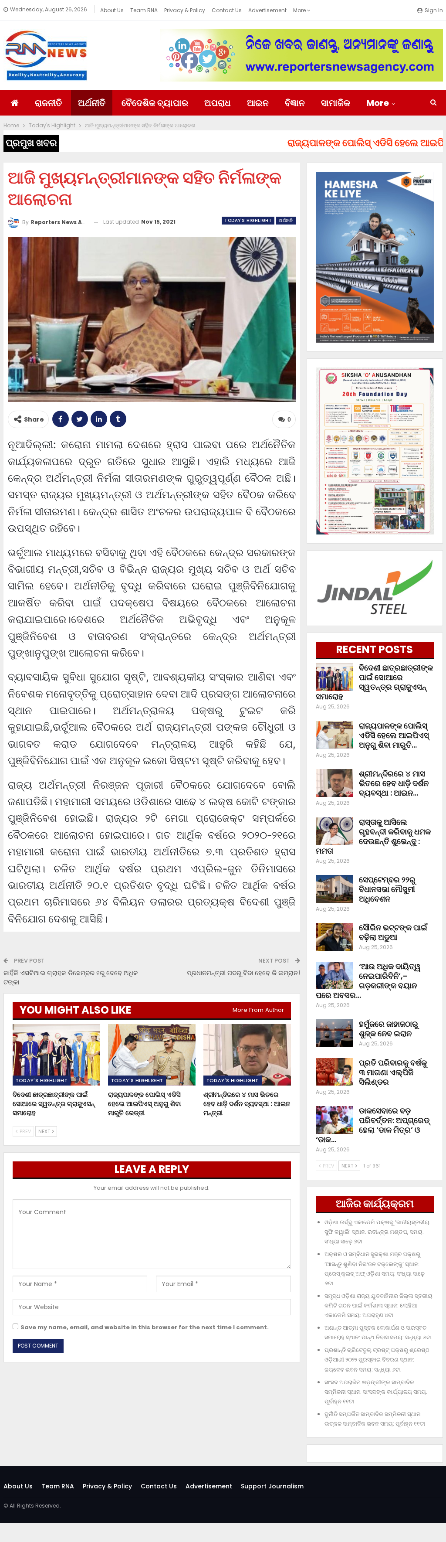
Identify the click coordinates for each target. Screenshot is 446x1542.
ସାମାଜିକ (335, 103)
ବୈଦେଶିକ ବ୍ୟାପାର (155, 103)
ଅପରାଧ (217, 103)
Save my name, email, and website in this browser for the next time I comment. (144, 1327)
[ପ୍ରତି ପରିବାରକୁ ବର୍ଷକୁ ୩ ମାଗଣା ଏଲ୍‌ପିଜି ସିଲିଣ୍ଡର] (334, 1072)
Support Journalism (272, 1486)
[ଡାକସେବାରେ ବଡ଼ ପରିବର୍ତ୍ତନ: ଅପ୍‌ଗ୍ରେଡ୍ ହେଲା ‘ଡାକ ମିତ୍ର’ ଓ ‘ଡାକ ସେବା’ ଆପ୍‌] (334, 1120)
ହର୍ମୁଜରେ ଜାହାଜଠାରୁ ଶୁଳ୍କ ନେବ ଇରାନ (388, 1028)
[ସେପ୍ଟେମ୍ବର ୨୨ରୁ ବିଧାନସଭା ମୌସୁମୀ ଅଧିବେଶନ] (334, 889)
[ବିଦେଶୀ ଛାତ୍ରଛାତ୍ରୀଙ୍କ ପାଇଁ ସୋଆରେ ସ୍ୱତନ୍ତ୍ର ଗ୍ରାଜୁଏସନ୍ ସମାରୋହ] (56, 1055)
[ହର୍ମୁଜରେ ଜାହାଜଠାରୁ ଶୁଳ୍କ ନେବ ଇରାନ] (334, 1033)
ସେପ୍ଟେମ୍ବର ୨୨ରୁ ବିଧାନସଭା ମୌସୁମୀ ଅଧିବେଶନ (387, 889)
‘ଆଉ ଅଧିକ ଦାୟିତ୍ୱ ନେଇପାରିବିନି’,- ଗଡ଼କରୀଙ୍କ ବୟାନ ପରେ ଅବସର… (368, 981)
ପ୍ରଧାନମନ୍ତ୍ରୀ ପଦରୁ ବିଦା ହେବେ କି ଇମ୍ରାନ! (243, 972)
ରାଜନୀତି (48, 103)
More (300, 10)
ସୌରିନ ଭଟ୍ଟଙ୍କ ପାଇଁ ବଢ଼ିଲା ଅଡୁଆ (393, 932)
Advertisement (267, 10)
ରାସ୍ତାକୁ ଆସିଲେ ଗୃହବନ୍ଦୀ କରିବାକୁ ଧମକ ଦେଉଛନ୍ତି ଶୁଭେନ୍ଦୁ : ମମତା (373, 836)
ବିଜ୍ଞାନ (295, 103)
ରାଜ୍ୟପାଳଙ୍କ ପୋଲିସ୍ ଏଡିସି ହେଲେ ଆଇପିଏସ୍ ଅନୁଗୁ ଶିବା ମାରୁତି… (394, 735)
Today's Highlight (248, 220)
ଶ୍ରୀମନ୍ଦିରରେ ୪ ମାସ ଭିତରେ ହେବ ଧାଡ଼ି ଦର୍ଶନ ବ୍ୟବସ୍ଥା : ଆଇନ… (394, 783)
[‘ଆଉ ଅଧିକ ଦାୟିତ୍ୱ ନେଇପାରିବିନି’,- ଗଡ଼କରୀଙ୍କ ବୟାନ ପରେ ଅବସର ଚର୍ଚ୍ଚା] (334, 976)
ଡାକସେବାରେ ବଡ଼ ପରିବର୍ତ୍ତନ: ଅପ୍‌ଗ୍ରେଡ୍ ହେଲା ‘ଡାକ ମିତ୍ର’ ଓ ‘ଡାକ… (372, 1125)
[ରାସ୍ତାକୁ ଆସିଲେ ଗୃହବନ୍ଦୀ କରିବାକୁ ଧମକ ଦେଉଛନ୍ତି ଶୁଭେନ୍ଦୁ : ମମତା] (334, 831)
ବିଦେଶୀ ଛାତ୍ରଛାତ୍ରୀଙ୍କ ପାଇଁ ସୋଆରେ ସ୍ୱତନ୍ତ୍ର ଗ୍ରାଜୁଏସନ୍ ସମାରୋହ (374, 682)
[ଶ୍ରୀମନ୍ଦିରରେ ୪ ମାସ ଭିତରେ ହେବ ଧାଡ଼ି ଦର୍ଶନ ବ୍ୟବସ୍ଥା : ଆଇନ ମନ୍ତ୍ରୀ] (247, 1055)
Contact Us (227, 10)
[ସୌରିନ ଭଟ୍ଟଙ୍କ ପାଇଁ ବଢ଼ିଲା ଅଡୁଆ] (334, 937)
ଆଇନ (258, 103)
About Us (112, 10)
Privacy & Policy (184, 10)
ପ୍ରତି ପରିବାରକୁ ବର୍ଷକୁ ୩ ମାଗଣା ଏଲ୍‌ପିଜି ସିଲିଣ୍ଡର (393, 1072)
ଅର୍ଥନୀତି (91, 103)
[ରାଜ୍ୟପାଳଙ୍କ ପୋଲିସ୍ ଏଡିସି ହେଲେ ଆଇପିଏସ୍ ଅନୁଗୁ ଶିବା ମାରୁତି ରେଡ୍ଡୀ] (152, 1055)
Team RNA (144, 10)
